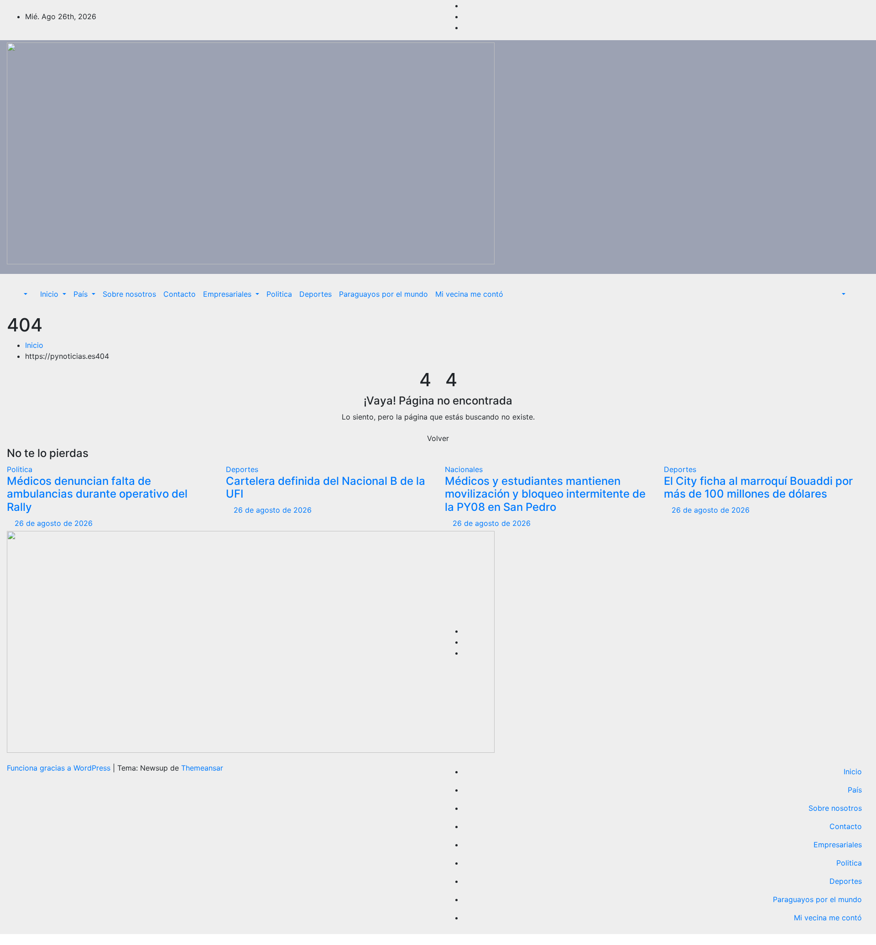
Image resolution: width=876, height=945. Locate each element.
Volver (438, 438)
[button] (20, 294)
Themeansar (202, 767)
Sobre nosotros (129, 294)
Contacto (179, 294)
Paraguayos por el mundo (383, 294)
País (81, 294)
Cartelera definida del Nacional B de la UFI (325, 487)
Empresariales (228, 294)
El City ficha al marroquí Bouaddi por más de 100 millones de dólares (758, 487)
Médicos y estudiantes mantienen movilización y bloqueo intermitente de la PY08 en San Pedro (545, 494)
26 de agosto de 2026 (54, 523)
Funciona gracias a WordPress (60, 767)
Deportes (315, 294)
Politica (279, 294)
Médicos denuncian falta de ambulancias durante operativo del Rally (97, 494)
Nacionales (464, 469)
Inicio (50, 294)
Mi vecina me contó (469, 294)
